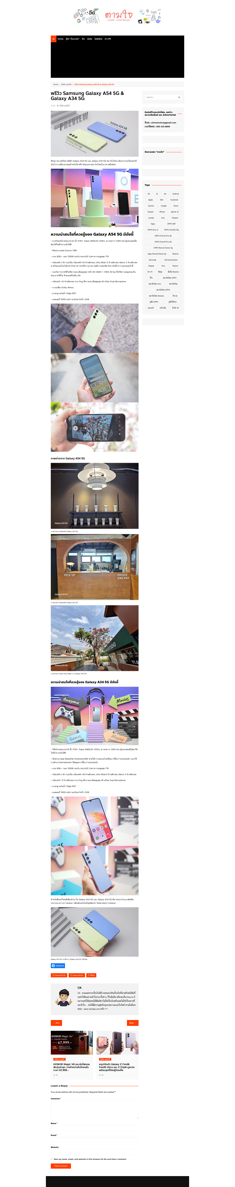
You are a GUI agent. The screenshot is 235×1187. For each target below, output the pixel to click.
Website (55, 1147)
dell (161, 199)
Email (54, 1135)
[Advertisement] (117, 60)
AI (157, 193)
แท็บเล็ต (163, 308)
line (163, 217)
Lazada (151, 217)
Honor (176, 205)
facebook (174, 199)
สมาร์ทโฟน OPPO (163, 290)
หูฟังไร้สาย (173, 302)
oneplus (175, 217)
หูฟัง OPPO (154, 302)
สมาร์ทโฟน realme (156, 296)
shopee (151, 266)
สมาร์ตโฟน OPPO (169, 278)
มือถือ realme (173, 272)
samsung (152, 260)
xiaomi (175, 266)
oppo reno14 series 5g (157, 254)
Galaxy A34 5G (60, 975)
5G (149, 193)
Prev (58, 1022)
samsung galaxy (171, 260)
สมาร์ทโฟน (173, 284)
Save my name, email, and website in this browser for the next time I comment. (90, 1159)
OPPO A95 (171, 224)
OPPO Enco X (153, 230)
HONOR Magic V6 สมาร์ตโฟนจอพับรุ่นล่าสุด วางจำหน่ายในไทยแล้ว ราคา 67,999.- (71, 1067)
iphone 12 (175, 211)
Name (54, 1123)
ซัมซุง (92, 975)
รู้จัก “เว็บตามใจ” (72, 38)
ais (165, 193)
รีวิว (83, 38)
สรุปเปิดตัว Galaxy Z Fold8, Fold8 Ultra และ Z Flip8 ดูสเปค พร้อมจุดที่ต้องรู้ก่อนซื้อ (117, 1067)
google (164, 205)
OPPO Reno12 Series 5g (163, 248)
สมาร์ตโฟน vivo (155, 284)
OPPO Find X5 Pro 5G (163, 242)
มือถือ (89, 38)
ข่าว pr (150, 272)
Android (176, 193)
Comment (56, 1098)
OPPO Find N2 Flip (171, 230)
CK (54, 106)
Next (131, 1022)
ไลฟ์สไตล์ (98, 38)
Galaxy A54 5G (78, 975)
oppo (153, 224)
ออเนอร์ (151, 308)
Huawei (150, 211)
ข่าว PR (108, 38)
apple (150, 199)
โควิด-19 (175, 308)
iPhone (162, 211)
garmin (151, 205)
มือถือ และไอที (65, 106)
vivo (163, 266)
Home (60, 38)
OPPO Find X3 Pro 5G (163, 236)
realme (175, 254)
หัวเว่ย (175, 296)
